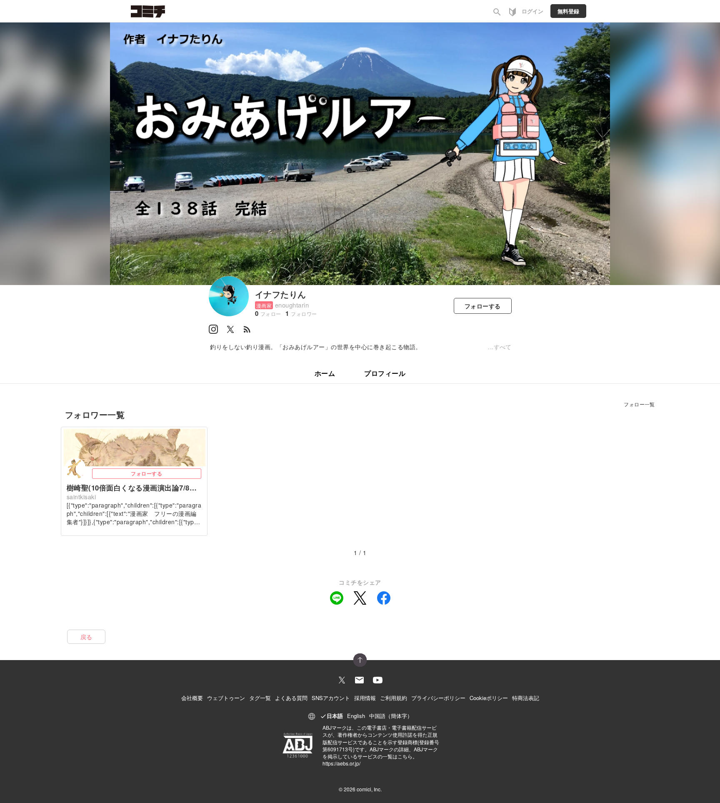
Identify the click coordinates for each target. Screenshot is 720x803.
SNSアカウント (331, 698)
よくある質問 (291, 698)
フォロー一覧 (639, 404)
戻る (86, 637)
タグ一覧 (260, 698)
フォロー (483, 306)
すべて (503, 347)
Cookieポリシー (489, 698)
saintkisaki (81, 497)
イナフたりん (280, 294)
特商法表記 (525, 698)
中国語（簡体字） (390, 716)
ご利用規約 (393, 698)
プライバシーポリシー (438, 698)
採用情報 (365, 698)
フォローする (146, 473)
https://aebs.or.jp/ (341, 763)
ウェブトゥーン (226, 698)
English (356, 716)
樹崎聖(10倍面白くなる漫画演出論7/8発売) (134, 488)
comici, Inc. (369, 789)
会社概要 (192, 698)
